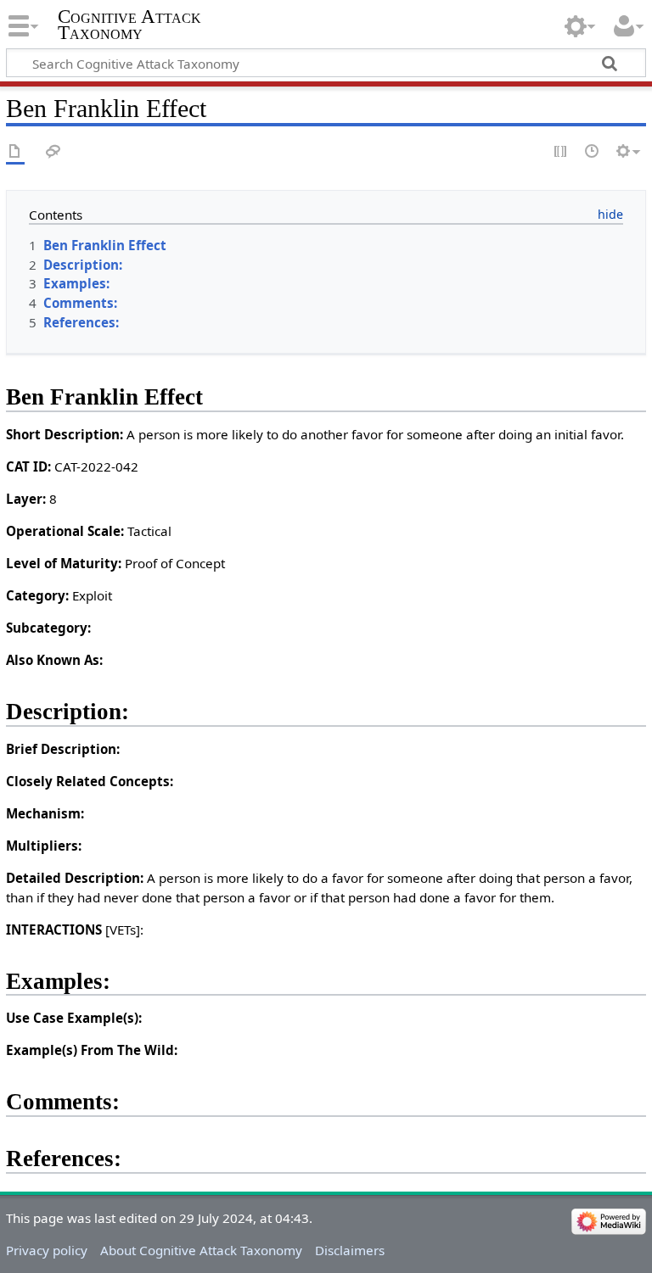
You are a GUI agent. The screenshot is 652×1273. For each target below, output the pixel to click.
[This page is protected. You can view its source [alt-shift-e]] (561, 152)
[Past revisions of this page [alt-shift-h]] (592, 152)
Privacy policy (46, 1250)
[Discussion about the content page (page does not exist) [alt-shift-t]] (53, 152)
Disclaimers (350, 1250)
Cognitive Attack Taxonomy (129, 24)
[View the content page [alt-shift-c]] (15, 152)
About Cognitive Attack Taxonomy (201, 1250)
